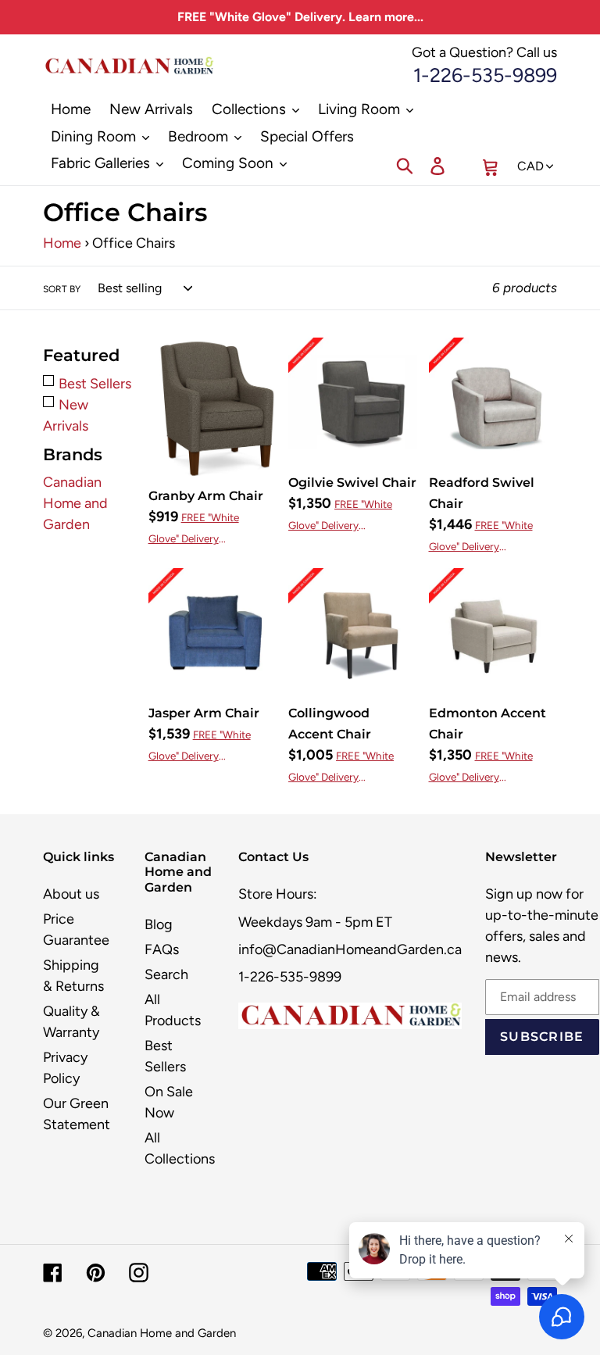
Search (166, 974)
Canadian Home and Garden (75, 503)
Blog (159, 924)
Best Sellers (95, 383)
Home (62, 243)
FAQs (162, 949)
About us (71, 894)
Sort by (61, 289)
